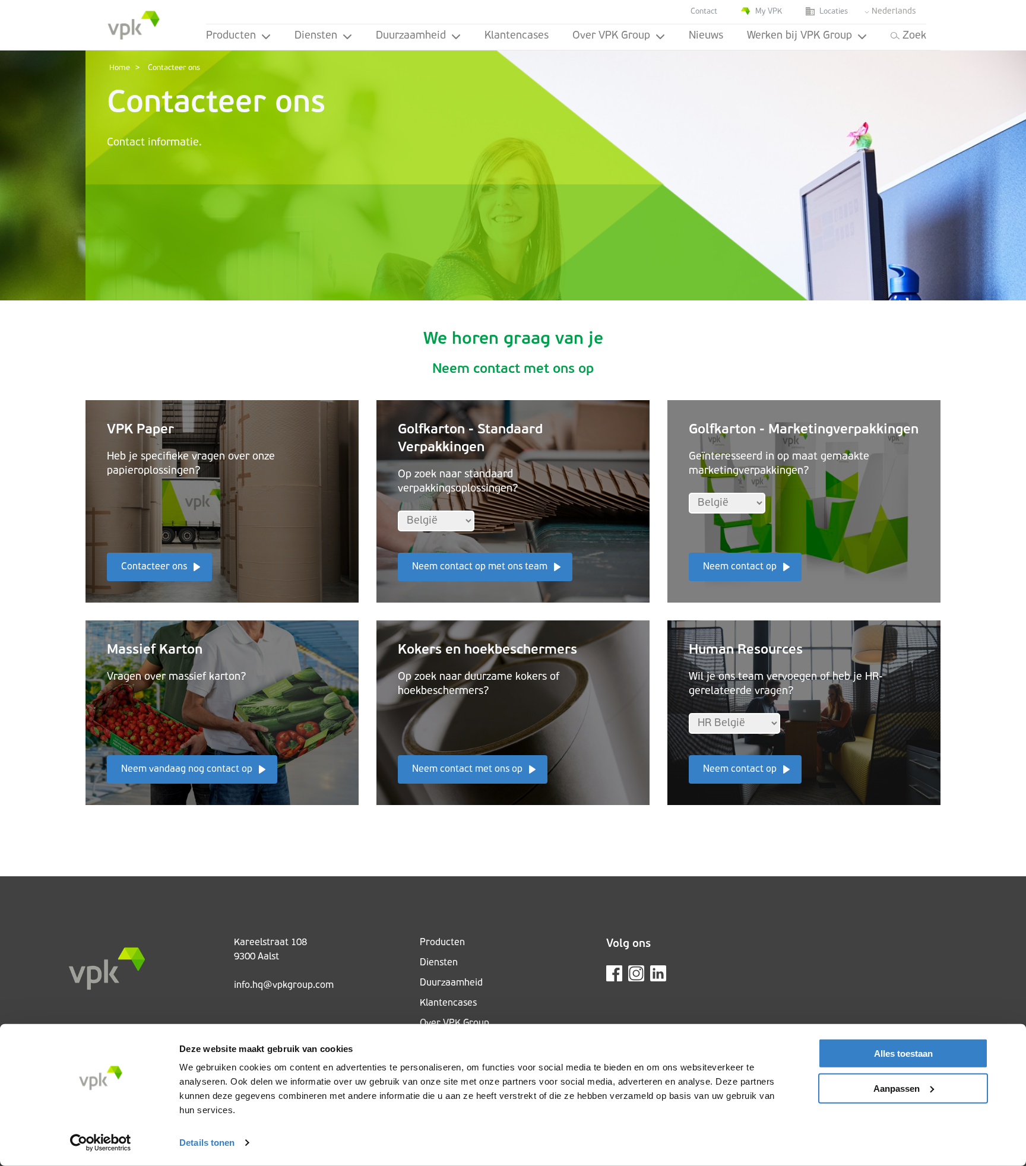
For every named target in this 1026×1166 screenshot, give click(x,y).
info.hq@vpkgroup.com (284, 985)
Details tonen (207, 1143)
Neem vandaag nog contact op (186, 769)
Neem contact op (740, 567)
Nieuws (706, 36)
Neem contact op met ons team (479, 567)
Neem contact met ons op (467, 769)
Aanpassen (896, 1088)
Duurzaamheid (411, 36)
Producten (231, 36)
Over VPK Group (611, 36)
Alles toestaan (903, 1053)
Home (119, 68)
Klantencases (516, 36)
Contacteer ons (154, 567)
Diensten (315, 36)
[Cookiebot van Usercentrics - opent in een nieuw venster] (101, 1143)
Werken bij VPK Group (799, 36)
